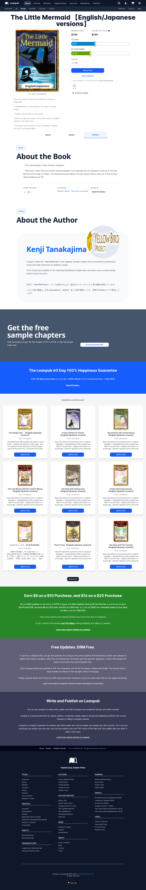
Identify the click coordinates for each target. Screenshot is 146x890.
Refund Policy (100, 830)
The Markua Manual (65, 814)
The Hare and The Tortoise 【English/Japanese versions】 (121, 546)
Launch (131, 9)
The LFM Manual (64, 811)
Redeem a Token (28, 798)
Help (139, 9)
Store (27, 3)
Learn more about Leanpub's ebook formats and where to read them (73, 683)
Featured (8, 9)
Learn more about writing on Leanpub (73, 630)
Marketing (84, 3)
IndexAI (24, 814)
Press (60, 851)
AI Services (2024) (101, 803)
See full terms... (73, 385)
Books (23, 9)
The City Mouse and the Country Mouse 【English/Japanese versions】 (25, 490)
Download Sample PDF (94, 345)
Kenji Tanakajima (39, 94)
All (16, 9)
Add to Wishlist (88, 76)
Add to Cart (87, 70)
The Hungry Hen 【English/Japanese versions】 (25, 434)
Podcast (121, 9)
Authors (36, 3)
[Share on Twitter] (24, 192)
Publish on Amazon (29, 822)
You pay (74, 59)
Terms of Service (101, 821)
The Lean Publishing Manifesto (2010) (109, 811)
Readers (47, 3)
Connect (96, 3)
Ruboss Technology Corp (84, 874)
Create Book (63, 782)
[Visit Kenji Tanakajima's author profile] (103, 241)
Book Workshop (28, 835)
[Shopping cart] (133, 3)
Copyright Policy (101, 824)
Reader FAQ (99, 785)
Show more (73, 579)
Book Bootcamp (28, 838)
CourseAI (25, 809)
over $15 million (68, 623)
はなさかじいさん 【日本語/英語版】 (25, 545)
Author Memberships (66, 779)
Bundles (32, 9)
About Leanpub (64, 842)
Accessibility (63, 832)
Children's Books (63, 191)
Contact (61, 848)
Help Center (99, 787)
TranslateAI (26, 825)
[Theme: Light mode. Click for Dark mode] (126, 3)
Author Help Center (65, 803)
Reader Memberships (103, 779)
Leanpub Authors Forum (67, 806)
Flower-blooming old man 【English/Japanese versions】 (121, 490)
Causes (61, 830)
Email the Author (98, 192)
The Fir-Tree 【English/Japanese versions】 (73, 545)
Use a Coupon (27, 796)
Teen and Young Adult (79, 191)
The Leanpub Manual (66, 809)
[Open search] (119, 3)
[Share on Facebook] (28, 192)
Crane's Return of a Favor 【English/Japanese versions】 (73, 434)
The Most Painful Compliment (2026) (108, 798)
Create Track (63, 790)
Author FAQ (62, 800)
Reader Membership (106, 80)
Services (73, 3)
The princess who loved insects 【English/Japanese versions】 (121, 434)
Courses (42, 9)
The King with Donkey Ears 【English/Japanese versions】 (73, 490)
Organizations (60, 3)
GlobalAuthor (27, 811)
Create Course (63, 787)
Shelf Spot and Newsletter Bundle (34, 819)
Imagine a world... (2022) (104, 806)
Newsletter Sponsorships (31, 817)
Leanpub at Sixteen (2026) (104, 800)
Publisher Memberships (31, 851)
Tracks (51, 9)
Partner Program (64, 827)
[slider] (94, 44)
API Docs (61, 817)
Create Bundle (63, 785)
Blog (60, 845)
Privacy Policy (100, 827)
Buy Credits (99, 782)
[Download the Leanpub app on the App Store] (73, 882)
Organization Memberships (32, 848)
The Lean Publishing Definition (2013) (108, 809)
